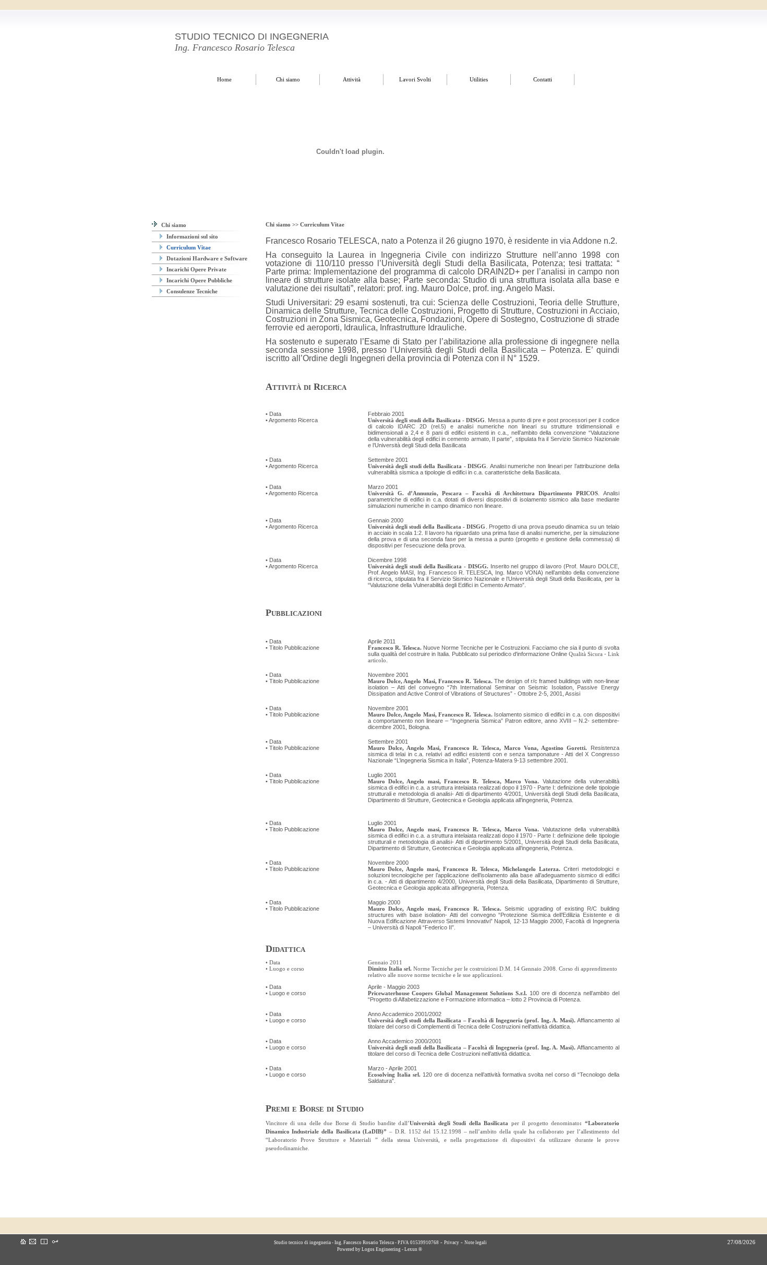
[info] (44, 1242)
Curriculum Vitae (188, 247)
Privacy (451, 1242)
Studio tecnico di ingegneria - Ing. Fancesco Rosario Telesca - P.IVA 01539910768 (356, 1242)
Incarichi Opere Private (195, 269)
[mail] (32, 1242)
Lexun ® (413, 1249)
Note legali (475, 1242)
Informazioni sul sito (191, 236)
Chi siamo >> (283, 224)
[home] (23, 1242)
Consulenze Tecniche (191, 291)
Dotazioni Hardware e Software (206, 258)
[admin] (55, 1242)
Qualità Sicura (586, 654)
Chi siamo (173, 225)
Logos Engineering (381, 1249)
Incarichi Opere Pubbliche (198, 280)
